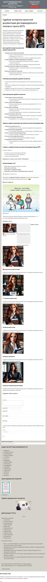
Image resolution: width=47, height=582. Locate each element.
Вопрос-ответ (18, 11)
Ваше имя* (5, 411)
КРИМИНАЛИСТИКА (8, 452)
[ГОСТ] (23, 516)
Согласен (1, 581)
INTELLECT (6, 473)
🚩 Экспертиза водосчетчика (23, 234)
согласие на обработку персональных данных (16, 425)
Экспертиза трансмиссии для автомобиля (13, 385)
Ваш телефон (5, 416)
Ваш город (5, 420)
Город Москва (7, 519)
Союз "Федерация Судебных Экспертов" (23, 565)
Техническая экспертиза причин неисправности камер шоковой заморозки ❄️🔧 (21, 216)
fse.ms (15, 174)
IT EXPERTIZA (7, 457)
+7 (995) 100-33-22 (34, 3)
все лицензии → (5, 494)
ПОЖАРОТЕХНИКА (8, 462)
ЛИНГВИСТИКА (7, 468)
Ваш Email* (5, 408)
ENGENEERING (7, 460)
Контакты (40, 11)
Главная (7, 11)
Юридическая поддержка (7, 441)
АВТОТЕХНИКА (7, 463)
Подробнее (25, 578)
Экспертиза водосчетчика (22, 245)
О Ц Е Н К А (6, 458)
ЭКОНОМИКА (7, 467)
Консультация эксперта (6, 540)
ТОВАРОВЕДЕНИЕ (8, 465)
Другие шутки (6, 213)
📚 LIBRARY (5, 14)
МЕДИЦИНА (6, 450)
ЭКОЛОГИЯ (6, 472)
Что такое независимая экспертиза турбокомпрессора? (15, 218)
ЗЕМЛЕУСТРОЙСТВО (8, 455)
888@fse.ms (35, 4)
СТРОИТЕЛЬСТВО (8, 454)
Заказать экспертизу (34, 6)
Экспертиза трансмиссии (9, 356)
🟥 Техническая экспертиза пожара (9, 234)
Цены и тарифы (29, 11)
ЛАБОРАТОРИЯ (7, 470)
